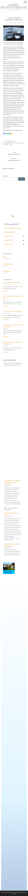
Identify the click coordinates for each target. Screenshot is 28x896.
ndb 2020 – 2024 (8, 244)
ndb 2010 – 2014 (8, 236)
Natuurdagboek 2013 (10, 141)
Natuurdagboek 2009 (9, 232)
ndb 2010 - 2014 (7, 144)
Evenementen (7, 279)
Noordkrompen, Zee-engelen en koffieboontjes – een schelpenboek (12, 482)
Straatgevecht (7, 271)
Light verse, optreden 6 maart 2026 (12, 311)
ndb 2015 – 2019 (8, 240)
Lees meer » (6, 290)
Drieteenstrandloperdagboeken (12, 228)
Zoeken (5, 176)
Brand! (5, 257)
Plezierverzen (7, 254)
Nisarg (14, 894)
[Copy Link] (11, 133)
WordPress (19, 892)
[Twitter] (6, 133)
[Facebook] (4, 133)
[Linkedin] (9, 133)
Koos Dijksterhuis (19, 22)
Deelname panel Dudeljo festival (11, 282)
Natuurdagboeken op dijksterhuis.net (13, 143)
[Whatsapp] (7, 133)
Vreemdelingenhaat (8, 264)
